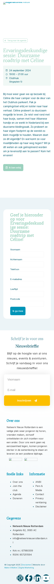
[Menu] (48, 6)
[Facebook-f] (28, 578)
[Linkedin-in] (37, 578)
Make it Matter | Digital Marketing (19, 568)
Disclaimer (26, 565)
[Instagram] (20, 578)
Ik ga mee (18, 311)
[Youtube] (46, 578)
